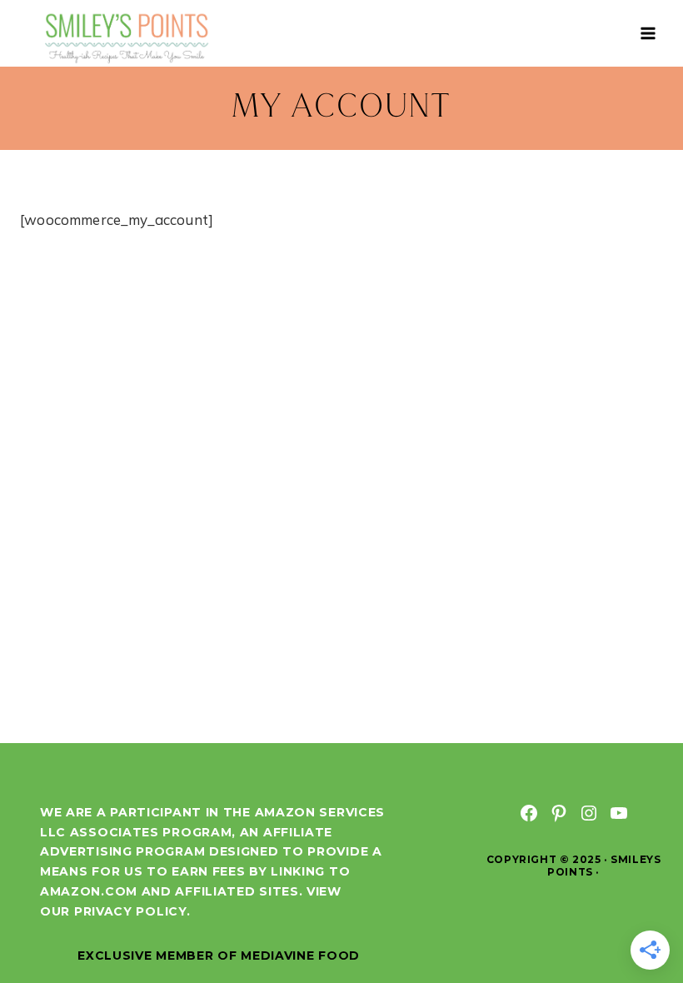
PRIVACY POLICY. (132, 911)
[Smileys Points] (128, 37)
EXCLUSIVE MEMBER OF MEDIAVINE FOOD (218, 955)
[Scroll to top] (639, 914)
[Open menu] (647, 33)
